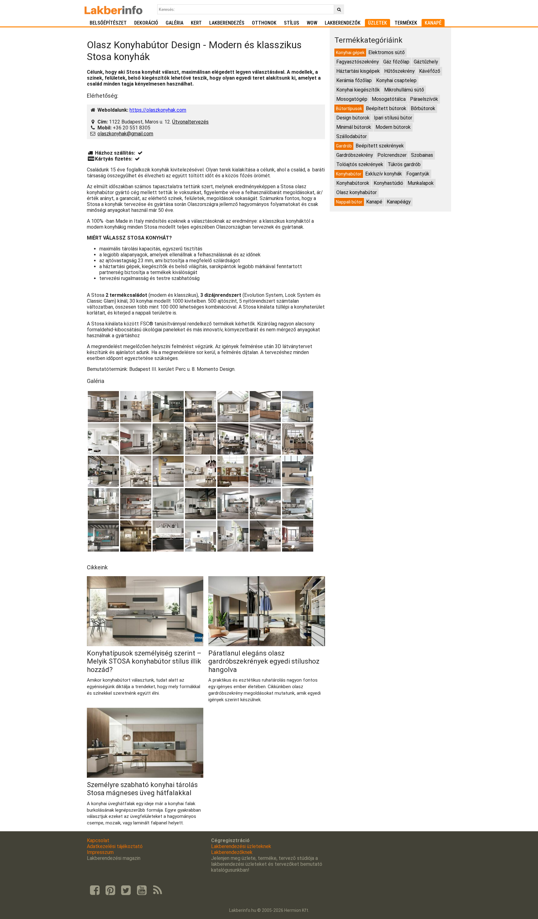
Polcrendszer (392, 155)
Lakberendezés (226, 23)
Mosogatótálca (389, 99)
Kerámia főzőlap (354, 80)
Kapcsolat (98, 840)
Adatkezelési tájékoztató (115, 846)
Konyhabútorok (352, 183)
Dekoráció (146, 23)
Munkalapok (421, 183)
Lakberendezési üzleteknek (241, 846)
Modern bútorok (393, 127)
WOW (312, 23)
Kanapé (433, 23)
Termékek (405, 23)
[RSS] (157, 890)
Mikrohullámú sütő (404, 90)
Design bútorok (353, 118)
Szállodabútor (351, 136)
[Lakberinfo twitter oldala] (126, 890)
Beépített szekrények (380, 146)
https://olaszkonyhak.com (158, 110)
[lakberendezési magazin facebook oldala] (94, 890)
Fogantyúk (417, 174)
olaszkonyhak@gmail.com (125, 134)
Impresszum (100, 852)
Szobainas (422, 155)
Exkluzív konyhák (383, 174)
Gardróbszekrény (354, 155)
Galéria (174, 23)
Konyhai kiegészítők (358, 90)
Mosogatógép (351, 99)
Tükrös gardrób (404, 164)
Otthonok (264, 23)
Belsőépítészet (108, 23)
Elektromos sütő (386, 52)
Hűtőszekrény (399, 71)
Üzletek (377, 23)
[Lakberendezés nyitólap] (113, 9)
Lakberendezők (343, 23)
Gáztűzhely (426, 62)
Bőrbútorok (423, 108)
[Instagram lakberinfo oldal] (110, 890)
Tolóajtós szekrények (359, 164)
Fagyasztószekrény (357, 62)
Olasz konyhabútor (356, 192)
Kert (196, 23)
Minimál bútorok (353, 127)
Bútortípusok (349, 108)
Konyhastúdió (388, 183)
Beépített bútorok (386, 108)
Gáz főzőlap (396, 62)
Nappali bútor (349, 201)
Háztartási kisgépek (358, 71)
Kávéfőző (429, 71)
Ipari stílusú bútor (393, 118)
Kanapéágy (399, 202)
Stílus (291, 23)
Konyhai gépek (350, 52)
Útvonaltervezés (190, 122)
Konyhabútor (348, 173)
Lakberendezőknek (231, 852)
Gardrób (344, 145)
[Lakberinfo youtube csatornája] (141, 890)
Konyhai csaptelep (396, 80)
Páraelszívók (424, 99)
